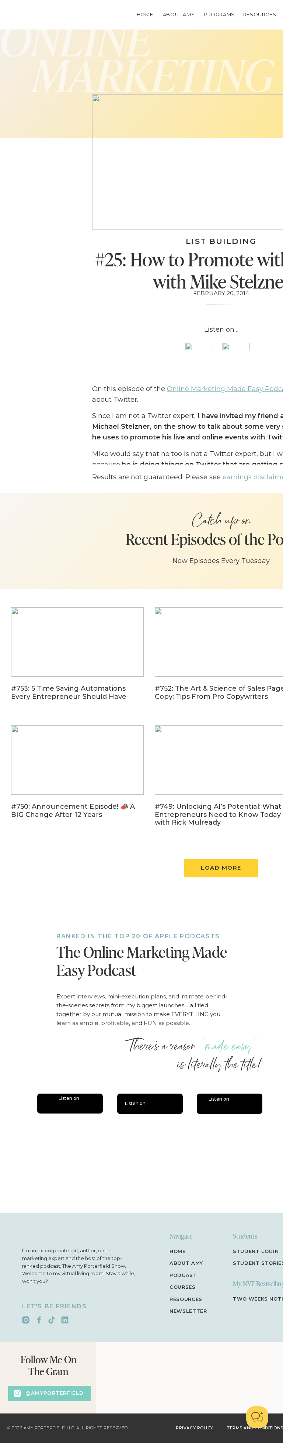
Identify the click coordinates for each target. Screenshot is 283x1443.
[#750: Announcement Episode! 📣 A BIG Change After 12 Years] (77, 777)
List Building (221, 241)
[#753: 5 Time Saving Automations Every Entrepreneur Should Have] (77, 659)
